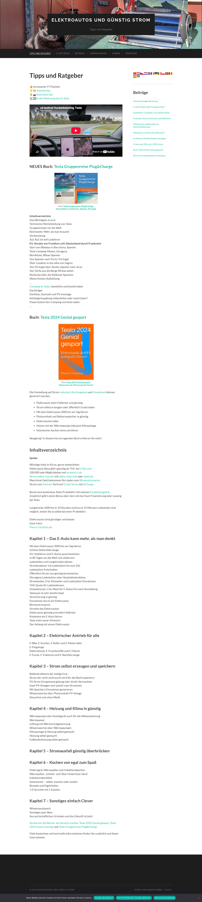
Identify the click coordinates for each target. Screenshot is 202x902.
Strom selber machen (42, 476)
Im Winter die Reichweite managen (149, 138)
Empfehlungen (98, 53)
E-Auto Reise (63, 53)
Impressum (131, 53)
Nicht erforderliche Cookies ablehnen (134, 898)
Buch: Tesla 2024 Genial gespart (148, 149)
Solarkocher (43, 90)
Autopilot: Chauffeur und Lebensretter (151, 112)
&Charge (88, 484)
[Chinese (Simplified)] (135, 73)
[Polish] (163, 73)
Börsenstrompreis (89, 480)
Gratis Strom (70, 484)
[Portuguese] (167, 73)
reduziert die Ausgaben (73, 392)
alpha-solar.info (68, 476)
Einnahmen (99, 392)
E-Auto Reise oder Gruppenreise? (149, 106)
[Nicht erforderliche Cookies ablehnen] (198, 898)
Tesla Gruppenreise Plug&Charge (83, 166)
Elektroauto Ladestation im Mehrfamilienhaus (146, 125)
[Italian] (160, 73)
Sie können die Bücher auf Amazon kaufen (54, 822)
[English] (149, 73)
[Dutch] (145, 73)
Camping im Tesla (40, 286)
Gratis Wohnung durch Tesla (52, 98)
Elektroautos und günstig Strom (101, 19)
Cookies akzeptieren (104, 898)
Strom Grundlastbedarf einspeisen (149, 155)
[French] (153, 73)
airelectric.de (74, 472)
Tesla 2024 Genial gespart (63, 317)
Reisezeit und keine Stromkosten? (149, 132)
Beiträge (80, 53)
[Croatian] (138, 73)
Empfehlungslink (100, 492)
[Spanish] (135, 76)
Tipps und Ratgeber (40, 53)
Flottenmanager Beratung (145, 101)
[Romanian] (170, 73)
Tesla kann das (44, 94)
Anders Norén (154, 890)
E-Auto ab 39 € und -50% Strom (148, 144)
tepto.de (88, 476)
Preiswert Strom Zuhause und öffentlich (152, 118)
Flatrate (47, 484)
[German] (156, 73)
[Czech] (142, 73)
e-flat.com (86, 468)
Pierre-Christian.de (41, 527)
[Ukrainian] (138, 76)
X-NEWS (116, 53)
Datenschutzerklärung (164, 898)
